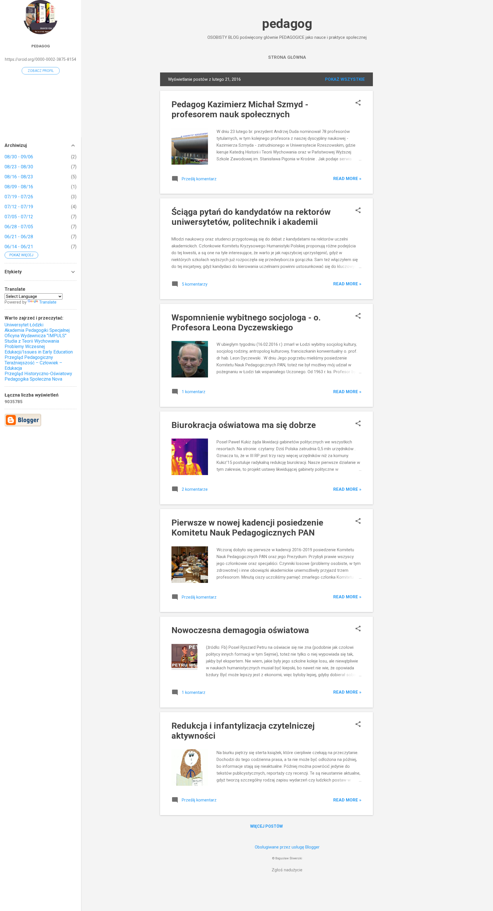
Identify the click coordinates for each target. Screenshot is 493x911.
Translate (47, 302)
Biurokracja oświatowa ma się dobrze (243, 425)
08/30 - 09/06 (19, 156)
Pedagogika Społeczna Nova (33, 379)
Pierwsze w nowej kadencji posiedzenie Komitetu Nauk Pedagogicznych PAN (247, 528)
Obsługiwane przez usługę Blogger (287, 847)
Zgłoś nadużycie (287, 869)
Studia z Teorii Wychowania (32, 341)
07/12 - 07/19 (19, 206)
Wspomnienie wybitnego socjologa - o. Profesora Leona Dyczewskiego (246, 322)
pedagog (287, 23)
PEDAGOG (40, 46)
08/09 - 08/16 (19, 186)
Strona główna (287, 57)
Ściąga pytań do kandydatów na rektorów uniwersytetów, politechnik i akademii (251, 217)
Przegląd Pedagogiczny (29, 357)
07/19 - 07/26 (19, 196)
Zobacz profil (41, 71)
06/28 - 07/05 (19, 226)
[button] (358, 103)
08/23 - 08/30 (19, 166)
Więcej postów (266, 826)
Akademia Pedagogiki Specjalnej (37, 330)
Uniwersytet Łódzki (24, 325)
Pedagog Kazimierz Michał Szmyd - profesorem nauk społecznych (239, 109)
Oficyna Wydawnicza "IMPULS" (35, 335)
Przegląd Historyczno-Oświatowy (38, 373)
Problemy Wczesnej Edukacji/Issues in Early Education (39, 349)
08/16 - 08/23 (19, 176)
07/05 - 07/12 (19, 216)
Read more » (347, 178)
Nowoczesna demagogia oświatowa (240, 630)
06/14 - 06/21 (19, 246)
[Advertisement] (395, 158)
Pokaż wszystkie (345, 79)
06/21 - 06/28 (19, 236)
